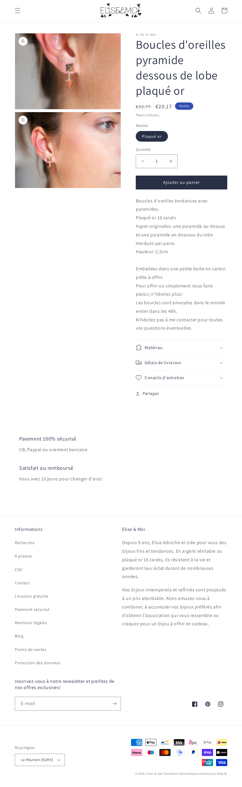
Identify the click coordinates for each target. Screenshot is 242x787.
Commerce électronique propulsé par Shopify (195, 773)
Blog (19, 636)
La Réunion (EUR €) (37, 759)
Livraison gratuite (31, 596)
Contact (22, 582)
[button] (17, 10)
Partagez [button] (151, 393)
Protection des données (37, 662)
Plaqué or (152, 136)
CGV (18, 569)
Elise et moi (154, 773)
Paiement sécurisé (32, 609)
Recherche (25, 542)
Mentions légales (31, 622)
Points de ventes (31, 649)
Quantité (143, 149)
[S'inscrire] (114, 704)
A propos (23, 556)
